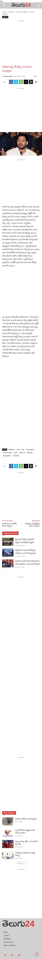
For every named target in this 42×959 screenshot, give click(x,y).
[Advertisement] (21, 43)
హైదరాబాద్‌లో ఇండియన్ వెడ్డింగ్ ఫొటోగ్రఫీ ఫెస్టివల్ (25, 540)
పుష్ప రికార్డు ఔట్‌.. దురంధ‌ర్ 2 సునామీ (26, 842)
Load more (20, 863)
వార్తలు (4, 12)
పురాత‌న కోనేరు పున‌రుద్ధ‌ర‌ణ (26, 819)
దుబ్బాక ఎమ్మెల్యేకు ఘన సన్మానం (32, 524)
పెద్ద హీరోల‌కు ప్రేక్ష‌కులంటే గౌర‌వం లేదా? (25, 831)
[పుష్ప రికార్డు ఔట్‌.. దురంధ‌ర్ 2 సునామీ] (7, 844)
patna (15, 452)
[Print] (31, 82)
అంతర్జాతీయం (7, 544)
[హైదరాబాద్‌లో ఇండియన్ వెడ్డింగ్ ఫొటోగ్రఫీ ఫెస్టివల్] (7, 542)
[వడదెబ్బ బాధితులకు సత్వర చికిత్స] (7, 855)
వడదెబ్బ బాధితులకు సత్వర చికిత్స (25, 854)
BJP (23, 449)
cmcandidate (30, 449)
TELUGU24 (16, 455)
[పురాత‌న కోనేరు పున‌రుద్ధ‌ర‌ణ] (7, 821)
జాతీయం (11, 12)
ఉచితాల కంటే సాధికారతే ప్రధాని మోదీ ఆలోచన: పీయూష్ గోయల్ (27, 562)
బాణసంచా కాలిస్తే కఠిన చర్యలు (9, 524)
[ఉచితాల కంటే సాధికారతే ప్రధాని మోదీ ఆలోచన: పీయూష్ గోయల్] (7, 563)
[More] (36, 82)
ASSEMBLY (11, 449)
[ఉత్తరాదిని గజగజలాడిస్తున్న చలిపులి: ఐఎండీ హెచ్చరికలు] (7, 553)
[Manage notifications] (37, 954)
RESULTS (22, 452)
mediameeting (7, 452)
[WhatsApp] (21, 82)
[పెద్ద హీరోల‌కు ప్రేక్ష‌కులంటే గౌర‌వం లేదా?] (7, 833)
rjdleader (30, 452)
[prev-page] (3, 571)
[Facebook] (11, 82)
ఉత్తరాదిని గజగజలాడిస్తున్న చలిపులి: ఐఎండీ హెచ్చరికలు (25, 551)
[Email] (26, 82)
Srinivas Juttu (8, 76)
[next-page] (7, 571)
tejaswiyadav (7, 455)
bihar (18, 449)
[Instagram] (19, 955)
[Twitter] (16, 82)
